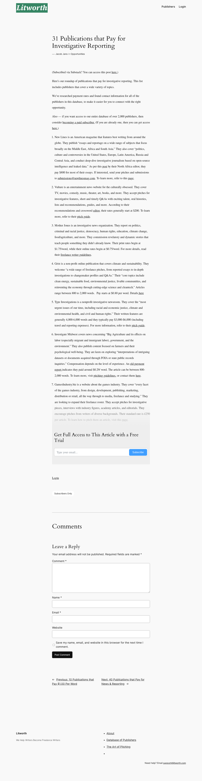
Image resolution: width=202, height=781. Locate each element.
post (104, 166)
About (110, 733)
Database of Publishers (121, 740)
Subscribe (138, 452)
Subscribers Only (63, 493)
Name (57, 597)
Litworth (21, 733)
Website (57, 627)
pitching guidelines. (105, 375)
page (131, 178)
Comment (59, 561)
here (141, 293)
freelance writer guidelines (76, 255)
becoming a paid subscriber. (78, 122)
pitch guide (83, 216)
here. (114, 72)
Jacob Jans (62, 54)
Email (56, 612)
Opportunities (78, 54)
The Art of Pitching (118, 746)
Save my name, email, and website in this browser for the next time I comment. (99, 644)
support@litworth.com (174, 763)
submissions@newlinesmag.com (76, 178)
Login (55, 478)
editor (96, 210)
